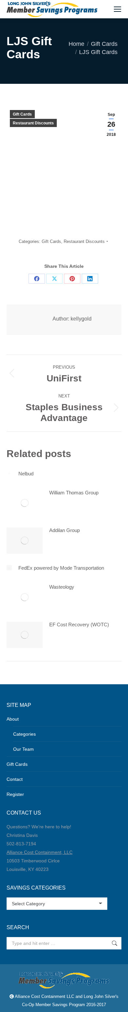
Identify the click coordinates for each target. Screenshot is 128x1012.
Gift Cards (22, 114)
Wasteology (61, 587)
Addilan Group (64, 530)
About (13, 719)
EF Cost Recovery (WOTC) (79, 624)
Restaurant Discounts (33, 123)
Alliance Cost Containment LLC (44, 996)
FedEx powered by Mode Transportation (61, 568)
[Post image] (9, 473)
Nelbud (25, 473)
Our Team (23, 749)
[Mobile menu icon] (117, 9)
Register (15, 794)
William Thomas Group (73, 492)
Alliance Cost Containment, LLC (40, 852)
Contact (15, 779)
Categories (24, 734)
